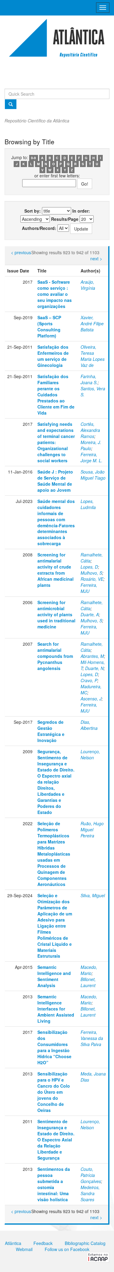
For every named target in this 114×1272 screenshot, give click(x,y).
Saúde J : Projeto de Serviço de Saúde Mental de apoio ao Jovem (55, 481)
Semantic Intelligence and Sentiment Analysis (54, 976)
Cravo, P (89, 680)
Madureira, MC (91, 689)
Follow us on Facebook (67, 1249)
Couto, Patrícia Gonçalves (91, 1175)
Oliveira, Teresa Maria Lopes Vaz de (93, 356)
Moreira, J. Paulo (91, 445)
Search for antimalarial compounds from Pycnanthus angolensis (55, 656)
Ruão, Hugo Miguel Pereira (92, 829)
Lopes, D (89, 567)
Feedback (43, 1243)
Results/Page (64, 219)
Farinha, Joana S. (89, 379)
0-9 (33, 158)
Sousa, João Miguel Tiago (93, 475)
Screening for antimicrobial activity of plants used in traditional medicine (56, 614)
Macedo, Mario (89, 970)
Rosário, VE (92, 579)
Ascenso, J (91, 699)
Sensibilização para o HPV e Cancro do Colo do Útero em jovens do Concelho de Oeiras (53, 1092)
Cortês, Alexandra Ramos (90, 430)
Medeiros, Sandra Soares (90, 1193)
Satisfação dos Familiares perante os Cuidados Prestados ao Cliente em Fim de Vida (55, 394)
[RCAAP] (98, 1257)
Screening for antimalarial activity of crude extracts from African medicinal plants (55, 570)
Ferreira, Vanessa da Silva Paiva (92, 1038)
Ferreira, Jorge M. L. (91, 457)
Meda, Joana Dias (93, 1077)
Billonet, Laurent (88, 982)
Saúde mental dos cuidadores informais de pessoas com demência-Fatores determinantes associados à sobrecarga (56, 522)
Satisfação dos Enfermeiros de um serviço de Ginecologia (53, 356)
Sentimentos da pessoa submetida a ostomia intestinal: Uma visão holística (53, 1184)
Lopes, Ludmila (88, 504)
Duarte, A (90, 614)
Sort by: (32, 211)
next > (96, 258)
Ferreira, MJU (89, 588)
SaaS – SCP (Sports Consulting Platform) (49, 326)
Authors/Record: (39, 228)
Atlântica (13, 1243)
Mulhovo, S (91, 573)
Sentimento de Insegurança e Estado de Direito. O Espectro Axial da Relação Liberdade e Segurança (55, 1139)
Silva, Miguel (93, 895)
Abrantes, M (92, 656)
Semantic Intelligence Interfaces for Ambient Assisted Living (55, 1008)
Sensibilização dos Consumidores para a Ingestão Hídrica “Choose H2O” (54, 1047)
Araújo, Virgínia (88, 285)
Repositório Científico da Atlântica (37, 121)
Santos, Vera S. (93, 391)
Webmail (24, 1249)
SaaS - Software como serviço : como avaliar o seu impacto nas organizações (54, 294)
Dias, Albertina (89, 725)
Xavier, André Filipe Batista (92, 323)
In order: (81, 211)
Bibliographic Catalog (85, 1243)
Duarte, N (94, 668)
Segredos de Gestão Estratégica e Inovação (50, 731)
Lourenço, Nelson (90, 754)
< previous (21, 252)
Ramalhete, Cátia (92, 558)
